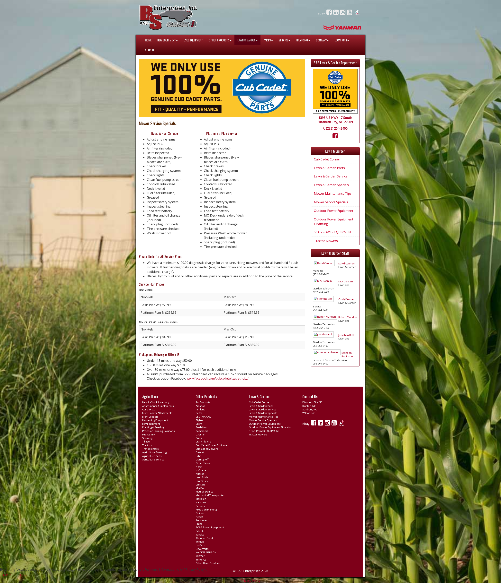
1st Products (203, 402)
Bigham (200, 420)
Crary (199, 438)
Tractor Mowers (326, 241)
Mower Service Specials (331, 202)
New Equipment (166, 40)
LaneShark (202, 481)
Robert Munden (347, 317)
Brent (199, 423)
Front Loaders (150, 416)
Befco (199, 413)
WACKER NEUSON (206, 552)
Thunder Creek (205, 538)
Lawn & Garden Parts (329, 168)
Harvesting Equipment (155, 420)
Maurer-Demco (204, 491)
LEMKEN (200, 484)
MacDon (200, 488)
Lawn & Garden (246, 40)
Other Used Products (208, 563)
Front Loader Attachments (157, 413)
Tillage (146, 441)
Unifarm (200, 545)
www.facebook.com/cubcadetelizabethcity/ (218, 378)
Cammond (202, 431)
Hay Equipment (151, 423)
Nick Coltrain (345, 281)
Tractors (147, 445)
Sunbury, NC (309, 409)
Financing (302, 40)
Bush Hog (201, 427)
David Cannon (346, 263)
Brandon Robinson (347, 354)
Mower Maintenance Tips (332, 193)
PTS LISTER (148, 434)
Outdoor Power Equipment (333, 211)
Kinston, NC (309, 406)
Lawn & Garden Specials (331, 185)
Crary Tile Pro (203, 441)
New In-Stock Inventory (155, 402)
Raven (199, 516)
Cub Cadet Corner (327, 159)
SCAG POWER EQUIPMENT (333, 232)
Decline (23, 575)
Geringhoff (202, 459)
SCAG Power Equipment (210, 527)
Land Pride (202, 477)
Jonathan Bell (346, 335)
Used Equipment (193, 40)
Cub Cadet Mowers (207, 448)
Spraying (147, 438)
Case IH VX (148, 409)
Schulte (200, 531)
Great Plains (203, 463)
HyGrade (201, 470)
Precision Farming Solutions (158, 431)
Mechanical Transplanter (210, 495)
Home (148, 40)
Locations (340, 40)
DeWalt (200, 452)
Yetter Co (201, 559)
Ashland (200, 409)
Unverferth (202, 549)
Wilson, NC (308, 413)
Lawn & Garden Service (330, 176)
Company (321, 40)
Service (283, 40)
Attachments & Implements (158, 406)
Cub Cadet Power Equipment (212, 445)
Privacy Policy (250, 581)
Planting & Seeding (153, 427)
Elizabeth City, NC (312, 402)
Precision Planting (206, 509)
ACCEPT (8, 575)
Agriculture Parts (152, 456)
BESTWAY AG (203, 416)
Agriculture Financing (154, 452)
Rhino (199, 524)
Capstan (200, 434)
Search (149, 50)
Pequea (200, 506)
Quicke (200, 513)
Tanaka (200, 534)
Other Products (219, 40)
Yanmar (200, 556)
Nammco (201, 502)
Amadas (200, 406)
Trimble (200, 541)
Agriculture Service (153, 459)
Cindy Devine (346, 299)
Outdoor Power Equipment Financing (333, 221)
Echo (198, 456)
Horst (199, 466)
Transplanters (150, 448)
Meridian (201, 499)
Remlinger (202, 520)
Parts (267, 40)
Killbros (200, 474)
